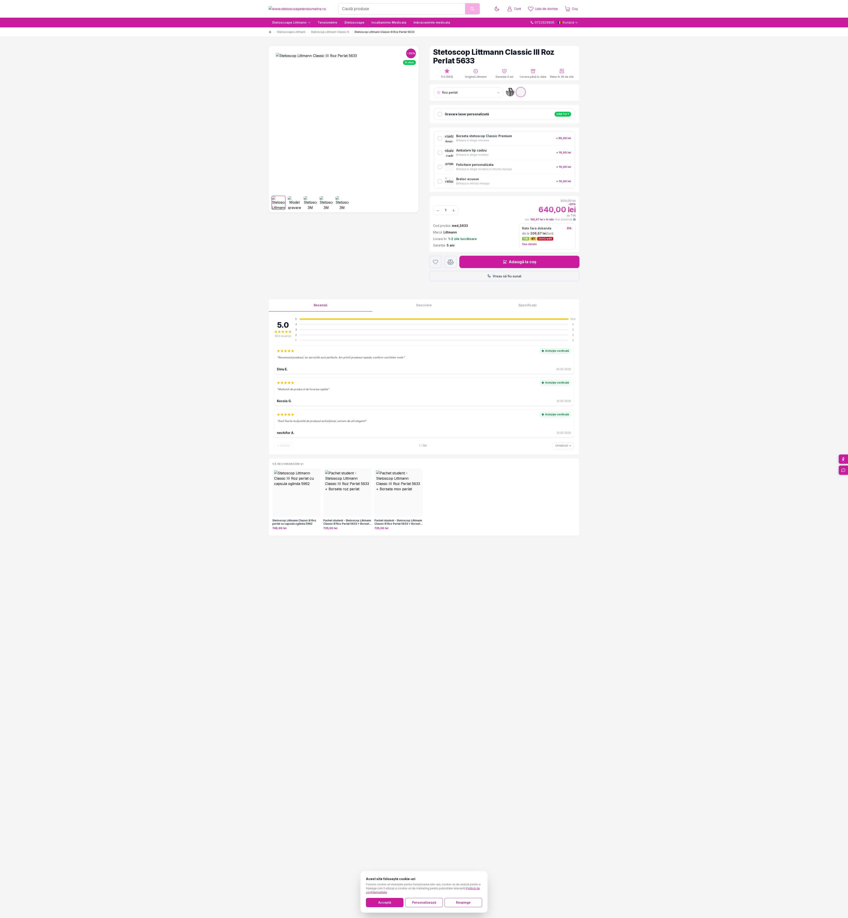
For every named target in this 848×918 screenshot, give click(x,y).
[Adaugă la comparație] (450, 262)
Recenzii (320, 305)
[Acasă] (270, 32)
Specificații (528, 305)
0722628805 (544, 22)
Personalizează (424, 902)
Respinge (463, 902)
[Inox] (520, 92)
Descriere (424, 305)
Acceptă (384, 902)
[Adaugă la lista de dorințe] (435, 262)
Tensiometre (327, 22)
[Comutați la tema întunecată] (497, 9)
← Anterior (283, 445)
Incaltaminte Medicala (388, 22)
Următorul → (563, 445)
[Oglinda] (510, 92)
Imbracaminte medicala (431, 22)
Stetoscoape (354, 22)
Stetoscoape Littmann (289, 22)
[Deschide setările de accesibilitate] (843, 459)
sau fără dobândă (548, 219)
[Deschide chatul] (843, 470)
